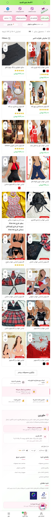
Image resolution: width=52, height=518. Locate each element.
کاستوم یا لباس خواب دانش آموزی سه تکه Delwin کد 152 (39, 263)
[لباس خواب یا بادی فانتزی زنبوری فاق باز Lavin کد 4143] (38, 203)
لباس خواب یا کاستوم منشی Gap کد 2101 (14, 185)
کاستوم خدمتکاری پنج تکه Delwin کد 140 (40, 107)
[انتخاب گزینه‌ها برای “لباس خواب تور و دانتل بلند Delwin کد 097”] (30, 123)
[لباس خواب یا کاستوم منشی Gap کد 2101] (13, 168)
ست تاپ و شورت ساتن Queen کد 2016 (16, 221)
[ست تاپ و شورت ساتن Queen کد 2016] (13, 203)
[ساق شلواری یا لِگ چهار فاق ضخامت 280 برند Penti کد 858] (13, 53)
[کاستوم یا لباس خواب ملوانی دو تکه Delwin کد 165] (38, 280)
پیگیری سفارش (45, 18)
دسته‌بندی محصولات (21, 18)
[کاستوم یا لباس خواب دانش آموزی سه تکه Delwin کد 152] (38, 245)
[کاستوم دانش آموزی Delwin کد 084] (13, 132)
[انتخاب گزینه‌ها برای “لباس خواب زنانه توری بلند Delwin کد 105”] (30, 45)
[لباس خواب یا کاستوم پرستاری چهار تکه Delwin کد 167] (13, 343)
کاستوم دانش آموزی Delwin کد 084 (14, 146)
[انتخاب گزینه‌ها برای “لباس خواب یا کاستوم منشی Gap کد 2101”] (5, 159)
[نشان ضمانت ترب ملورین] (33, 495)
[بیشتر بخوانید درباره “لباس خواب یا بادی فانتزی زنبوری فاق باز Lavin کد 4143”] (30, 195)
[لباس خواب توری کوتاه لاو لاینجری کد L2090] (38, 168)
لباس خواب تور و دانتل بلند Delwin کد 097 (39, 146)
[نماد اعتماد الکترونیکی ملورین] (44, 495)
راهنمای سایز (33, 18)
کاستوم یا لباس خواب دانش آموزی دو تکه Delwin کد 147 (14, 297)
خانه (48, 31)
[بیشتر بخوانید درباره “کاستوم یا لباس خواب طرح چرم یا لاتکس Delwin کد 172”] (5, 237)
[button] (5, 45)
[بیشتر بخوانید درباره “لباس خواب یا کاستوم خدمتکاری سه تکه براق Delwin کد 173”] (30, 303)
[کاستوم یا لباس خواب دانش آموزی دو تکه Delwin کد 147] (13, 280)
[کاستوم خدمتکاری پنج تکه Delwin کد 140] (38, 92)
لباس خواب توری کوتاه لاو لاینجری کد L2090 (40, 182)
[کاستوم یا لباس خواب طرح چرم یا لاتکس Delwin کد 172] (13, 245)
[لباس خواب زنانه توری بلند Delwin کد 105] (38, 53)
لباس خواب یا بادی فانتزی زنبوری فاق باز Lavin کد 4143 (39, 221)
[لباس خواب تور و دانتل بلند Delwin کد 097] (38, 132)
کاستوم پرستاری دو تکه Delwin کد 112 (16, 107)
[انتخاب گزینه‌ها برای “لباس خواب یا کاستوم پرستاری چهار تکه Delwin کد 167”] (5, 335)
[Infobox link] (32, 10)
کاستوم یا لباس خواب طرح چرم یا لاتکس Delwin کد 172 (14, 263)
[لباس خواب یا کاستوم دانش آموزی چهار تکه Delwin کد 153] (13, 312)
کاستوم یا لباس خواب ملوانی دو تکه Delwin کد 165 (39, 297)
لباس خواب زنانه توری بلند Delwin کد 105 (40, 68)
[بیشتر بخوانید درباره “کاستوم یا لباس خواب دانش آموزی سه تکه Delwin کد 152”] (30, 237)
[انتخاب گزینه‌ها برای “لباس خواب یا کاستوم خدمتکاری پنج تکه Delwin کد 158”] (30, 335)
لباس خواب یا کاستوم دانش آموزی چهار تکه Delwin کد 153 (13, 329)
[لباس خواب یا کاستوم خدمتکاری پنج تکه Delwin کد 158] (38, 343)
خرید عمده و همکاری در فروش (35, 24)
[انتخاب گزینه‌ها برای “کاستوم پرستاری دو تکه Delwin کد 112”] (5, 84)
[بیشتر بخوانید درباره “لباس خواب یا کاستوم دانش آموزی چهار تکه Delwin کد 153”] (5, 303)
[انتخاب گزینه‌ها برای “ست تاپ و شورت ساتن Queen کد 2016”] (5, 195)
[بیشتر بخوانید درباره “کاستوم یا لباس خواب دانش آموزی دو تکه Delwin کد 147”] (5, 272)
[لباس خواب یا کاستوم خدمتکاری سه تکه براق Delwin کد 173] (38, 312)
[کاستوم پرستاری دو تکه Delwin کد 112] (13, 92)
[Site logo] (44, 9)
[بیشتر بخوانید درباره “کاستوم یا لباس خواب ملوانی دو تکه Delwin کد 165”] (30, 272)
